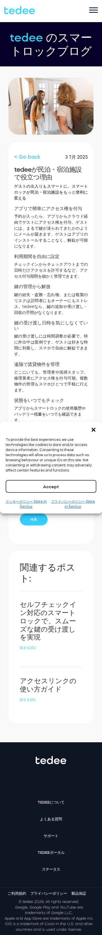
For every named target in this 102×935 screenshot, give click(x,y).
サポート (51, 836)
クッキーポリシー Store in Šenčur (26, 504)
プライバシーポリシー (48, 893)
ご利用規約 (17, 893)
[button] (93, 428)
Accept (51, 487)
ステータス (51, 869)
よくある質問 (51, 819)
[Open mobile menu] (93, 10)
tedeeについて (51, 802)
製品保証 (78, 893)
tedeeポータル (51, 852)
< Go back (27, 157)
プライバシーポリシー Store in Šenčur (73, 504)
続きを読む (28, 647)
